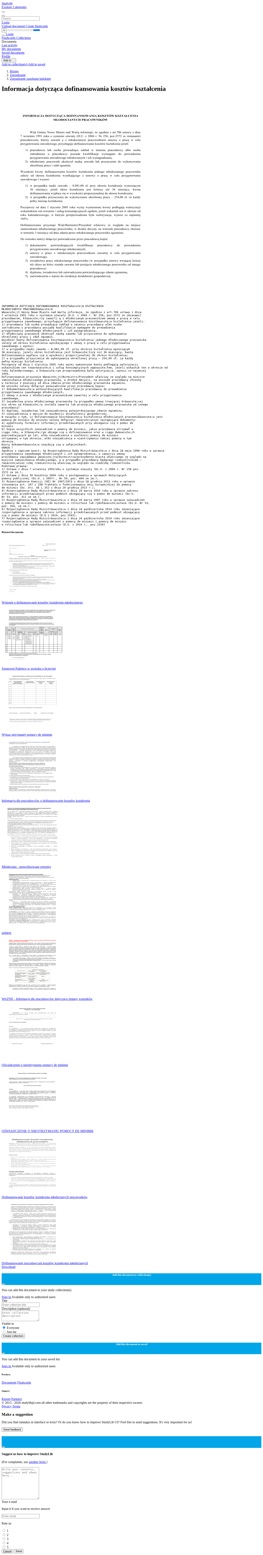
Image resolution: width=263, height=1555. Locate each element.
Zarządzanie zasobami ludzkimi (30, 78)
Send (19, 1551)
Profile (6, 56)
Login (5, 22)
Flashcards (9, 38)
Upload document (14, 26)
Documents (9, 1382)
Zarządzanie (18, 75)
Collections (23, 38)
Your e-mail (9, 1502)
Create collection (13, 1336)
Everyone (13, 1328)
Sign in (7, 1297)
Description (16, 1308)
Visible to (8, 1323)
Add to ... (8, 60)
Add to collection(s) (15, 64)
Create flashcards (37, 26)
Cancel (7, 1551)
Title (4, 1300)
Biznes (14, 71)
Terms (16, 1406)
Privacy (7, 1406)
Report (6, 1399)
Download (8, 1267)
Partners (16, 1399)
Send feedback (12, 1429)
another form (37, 1462)
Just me (11, 1332)
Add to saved (36, 64)
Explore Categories (14, 7)
